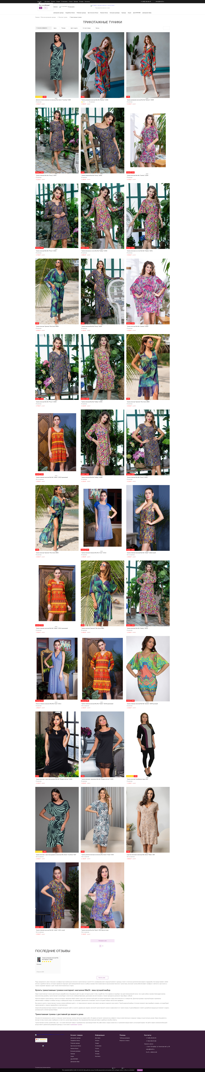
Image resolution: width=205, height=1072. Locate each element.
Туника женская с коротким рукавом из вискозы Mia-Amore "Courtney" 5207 (56, 854)
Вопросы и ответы (124, 1040)
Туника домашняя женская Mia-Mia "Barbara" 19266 (94, 100)
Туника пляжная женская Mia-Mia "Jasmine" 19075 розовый (142, 703)
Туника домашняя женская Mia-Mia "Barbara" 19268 (140, 100)
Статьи (71, 1)
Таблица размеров (125, 1038)
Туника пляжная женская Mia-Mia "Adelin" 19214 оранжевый (52, 628)
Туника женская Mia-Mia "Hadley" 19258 (91, 477)
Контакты (87, 1)
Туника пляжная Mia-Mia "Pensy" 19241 (46, 175)
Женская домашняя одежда (48, 17)
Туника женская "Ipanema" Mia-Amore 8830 (138, 402)
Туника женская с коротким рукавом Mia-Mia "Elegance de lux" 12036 (54, 779)
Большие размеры (115, 13)
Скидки (58, 1)
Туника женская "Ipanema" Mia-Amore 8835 (47, 553)
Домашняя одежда (58, 13)
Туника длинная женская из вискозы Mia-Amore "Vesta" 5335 (97, 854)
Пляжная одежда (81, 13)
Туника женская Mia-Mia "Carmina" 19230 (137, 326)
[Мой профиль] (159, 7)
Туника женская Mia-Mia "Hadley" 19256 (91, 402)
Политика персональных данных (42, 1067)
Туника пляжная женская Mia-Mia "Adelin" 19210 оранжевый (52, 477)
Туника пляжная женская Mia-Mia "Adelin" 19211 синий (50, 930)
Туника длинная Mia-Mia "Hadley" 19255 (137, 628)
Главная (37, 17)
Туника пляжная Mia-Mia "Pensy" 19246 (137, 477)
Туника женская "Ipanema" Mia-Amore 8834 (92, 628)
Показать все (102, 941)
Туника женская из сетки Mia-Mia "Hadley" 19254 (94, 251)
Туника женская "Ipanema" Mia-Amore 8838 (47, 326)
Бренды (76, 1)
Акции (129, 13)
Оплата (53, 1)
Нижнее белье (104, 13)
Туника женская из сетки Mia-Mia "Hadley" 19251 (140, 251)
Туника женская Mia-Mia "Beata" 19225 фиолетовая (94, 930)
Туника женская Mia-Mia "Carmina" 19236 (137, 175)
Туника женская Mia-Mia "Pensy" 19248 (46, 402)
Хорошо (140, 1070)
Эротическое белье (93, 13)
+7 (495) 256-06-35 (146, 1)
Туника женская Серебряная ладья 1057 (137, 779)
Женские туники (63, 17)
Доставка (47, 1)
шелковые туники (76, 1024)
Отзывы (81, 1)
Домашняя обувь (146, 13)
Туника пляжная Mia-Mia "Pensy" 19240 (91, 175)
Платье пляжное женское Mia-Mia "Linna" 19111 (48, 703)
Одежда (123, 13)
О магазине (64, 1)
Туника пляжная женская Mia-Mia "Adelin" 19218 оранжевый (97, 703)
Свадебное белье (70, 13)
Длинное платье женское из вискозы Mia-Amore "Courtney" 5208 (53, 100)
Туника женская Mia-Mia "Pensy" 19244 (46, 251)
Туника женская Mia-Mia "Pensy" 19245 (91, 326)
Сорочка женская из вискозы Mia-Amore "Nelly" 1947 (141, 854)
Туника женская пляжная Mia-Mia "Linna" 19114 (93, 553)
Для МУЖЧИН (137, 13)
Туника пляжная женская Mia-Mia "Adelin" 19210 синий (141, 553)
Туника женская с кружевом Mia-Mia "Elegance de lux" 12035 (97, 779)
